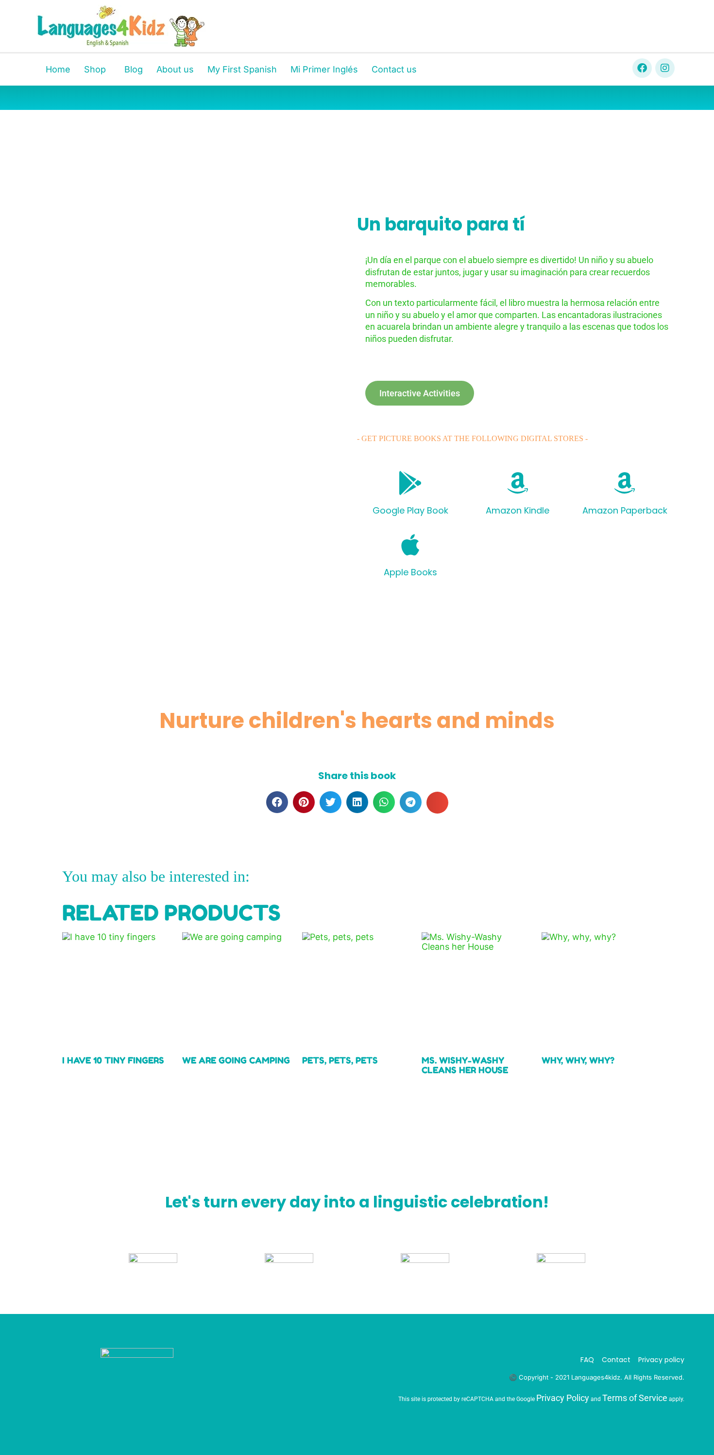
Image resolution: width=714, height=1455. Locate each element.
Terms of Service (634, 1398)
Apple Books (410, 572)
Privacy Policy (562, 1398)
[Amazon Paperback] (624, 483)
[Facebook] (642, 68)
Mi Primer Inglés (324, 69)
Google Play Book (410, 510)
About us (175, 69)
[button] (277, 802)
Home (58, 69)
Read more (95, 1090)
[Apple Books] (410, 544)
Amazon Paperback (624, 510)
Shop (95, 69)
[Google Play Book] (410, 483)
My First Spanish (242, 69)
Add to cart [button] (215, 1104)
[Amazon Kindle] (518, 483)
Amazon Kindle (517, 510)
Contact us (394, 69)
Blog (133, 69)
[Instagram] (665, 68)
